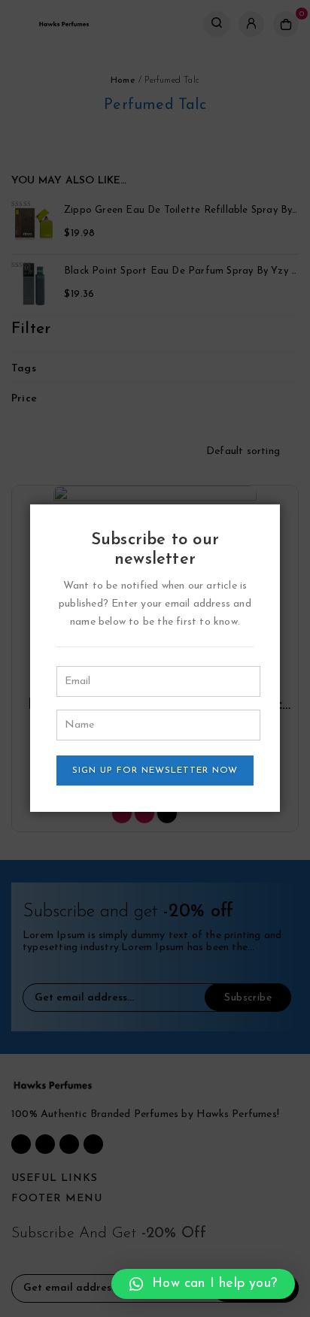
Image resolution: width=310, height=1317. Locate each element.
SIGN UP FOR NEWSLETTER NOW (155, 770)
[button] (203, 1284)
